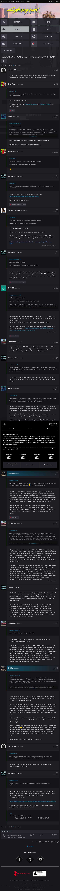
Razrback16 (12, 342)
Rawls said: (11, 91)
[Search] (3, 61)
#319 (55, 746)
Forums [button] (3, 1)
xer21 (10, 116)
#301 (55, 70)
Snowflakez (12, 84)
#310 (55, 358)
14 (9, 65)
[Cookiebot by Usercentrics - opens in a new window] (50, 424)
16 (13, 65)
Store (22, 1)
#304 (55, 151)
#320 (55, 773)
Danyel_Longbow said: (14, 123)
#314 (55, 473)
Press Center (47, 880)
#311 (55, 388)
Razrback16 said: (13, 365)
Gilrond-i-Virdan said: (14, 630)
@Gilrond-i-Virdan (45, 104)
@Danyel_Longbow (31, 104)
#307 (55, 252)
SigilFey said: (12, 530)
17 (15, 65)
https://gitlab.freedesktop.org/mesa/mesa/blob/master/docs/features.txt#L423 (33, 801)
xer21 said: (11, 158)
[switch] (23, 457)
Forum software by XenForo (30, 889)
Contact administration (15, 880)
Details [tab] (30, 428)
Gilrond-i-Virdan (13, 176)
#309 (55, 342)
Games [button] (11, 1)
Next (19, 65)
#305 (55, 176)
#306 (55, 210)
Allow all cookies (48, 464)
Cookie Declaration (38, 880)
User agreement (25, 880)
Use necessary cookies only (12, 464)
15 (11, 65)
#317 (55, 623)
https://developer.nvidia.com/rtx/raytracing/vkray (24, 196)
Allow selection (30, 464)
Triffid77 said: (12, 395)
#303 (55, 116)
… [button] (7, 65)
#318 (55, 668)
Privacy (31, 880)
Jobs (17, 1)
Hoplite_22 (12, 70)
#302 (55, 84)
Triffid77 (11, 288)
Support (28, 1)
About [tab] (48, 428)
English (31, 846)
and (19, 204)
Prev (3, 65)
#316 (55, 587)
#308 (55, 288)
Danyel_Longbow (14, 210)
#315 (55, 523)
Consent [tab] (11, 428)
